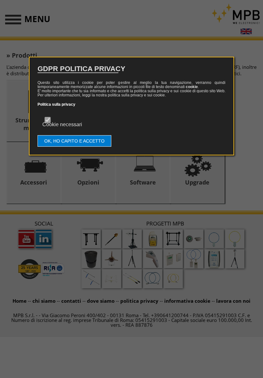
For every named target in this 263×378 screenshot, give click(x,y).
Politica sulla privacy (56, 104)
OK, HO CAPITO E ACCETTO (74, 141)
